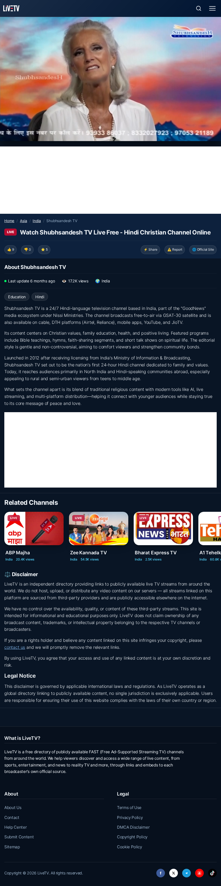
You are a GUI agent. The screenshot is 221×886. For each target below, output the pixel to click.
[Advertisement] (110, 180)
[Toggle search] (199, 8)
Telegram (186, 871)
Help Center (15, 827)
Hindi (39, 297)
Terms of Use (129, 807)
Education (17, 297)
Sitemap (12, 846)
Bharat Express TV (156, 552)
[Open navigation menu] (212, 8)
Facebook (160, 871)
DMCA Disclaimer (133, 827)
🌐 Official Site (203, 249)
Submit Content (19, 836)
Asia (23, 221)
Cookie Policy (129, 846)
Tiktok (212, 871)
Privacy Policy (130, 817)
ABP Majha (17, 552)
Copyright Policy (132, 836)
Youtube (199, 871)
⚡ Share (150, 249)
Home (9, 221)
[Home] (11, 8)
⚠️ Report (174, 249)
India (37, 221)
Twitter (173, 871)
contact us (14, 647)
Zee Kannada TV (88, 552)
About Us (12, 807)
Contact (11, 817)
